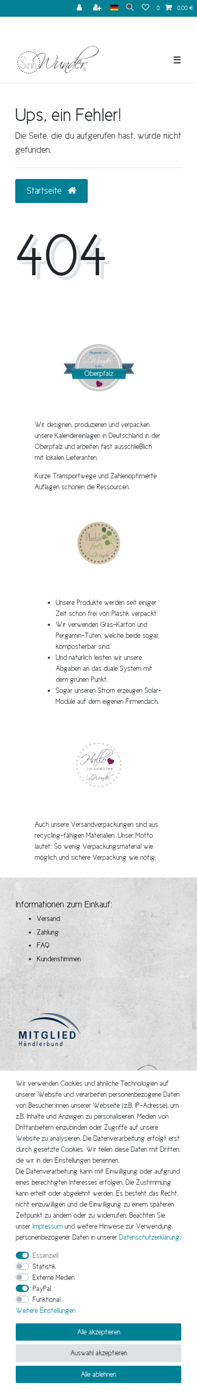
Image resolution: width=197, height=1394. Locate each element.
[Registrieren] (98, 8)
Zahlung (48, 932)
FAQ (43, 945)
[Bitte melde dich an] (80, 8)
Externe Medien (54, 1277)
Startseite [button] (45, 190)
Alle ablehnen (98, 1374)
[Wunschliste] (145, 8)
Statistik (44, 1266)
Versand (48, 918)
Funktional (46, 1299)
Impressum (48, 1226)
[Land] (114, 8)
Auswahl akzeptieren (98, 1352)
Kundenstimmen (59, 958)
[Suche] (130, 8)
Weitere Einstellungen (46, 1310)
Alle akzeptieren (98, 1332)
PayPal (42, 1288)
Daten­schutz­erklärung (149, 1237)
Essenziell (45, 1255)
